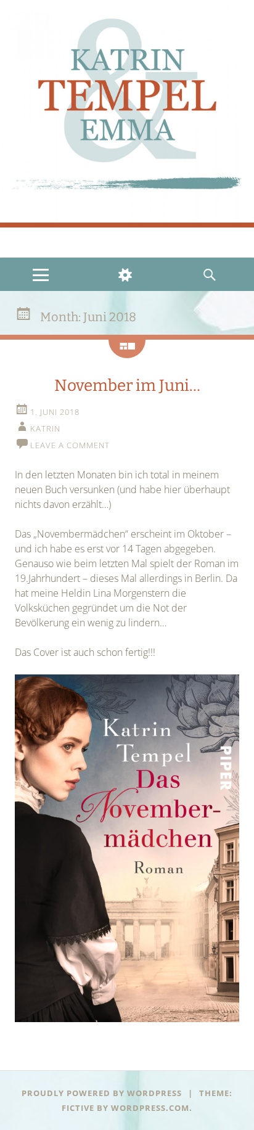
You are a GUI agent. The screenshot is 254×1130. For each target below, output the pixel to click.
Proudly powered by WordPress (102, 1093)
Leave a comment (70, 445)
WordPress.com (150, 1107)
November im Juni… (127, 385)
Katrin (45, 428)
